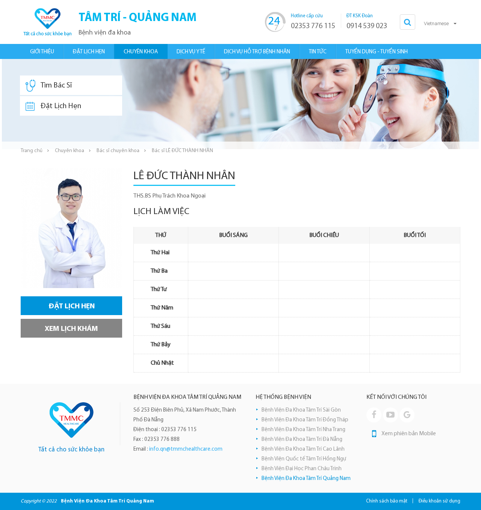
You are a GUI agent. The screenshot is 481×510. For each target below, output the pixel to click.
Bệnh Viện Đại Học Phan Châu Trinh (302, 469)
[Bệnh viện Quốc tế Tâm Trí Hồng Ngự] (47, 22)
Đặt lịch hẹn (71, 306)
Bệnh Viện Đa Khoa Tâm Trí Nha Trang (303, 430)
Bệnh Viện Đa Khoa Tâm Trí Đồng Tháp (305, 420)
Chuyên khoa (69, 151)
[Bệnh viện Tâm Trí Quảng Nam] (72, 420)
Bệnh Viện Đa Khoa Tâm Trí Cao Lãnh (303, 449)
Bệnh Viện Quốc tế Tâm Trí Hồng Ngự (304, 459)
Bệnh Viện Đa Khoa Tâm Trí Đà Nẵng (302, 439)
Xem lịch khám (71, 329)
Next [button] (475, 104)
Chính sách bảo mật (386, 501)
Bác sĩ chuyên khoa (118, 151)
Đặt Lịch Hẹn (61, 106)
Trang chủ (31, 151)
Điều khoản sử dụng (439, 501)
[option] (240, 104)
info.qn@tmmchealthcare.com (185, 449)
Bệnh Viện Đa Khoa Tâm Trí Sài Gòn (301, 410)
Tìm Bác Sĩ (56, 85)
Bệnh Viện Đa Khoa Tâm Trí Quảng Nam (306, 478)
